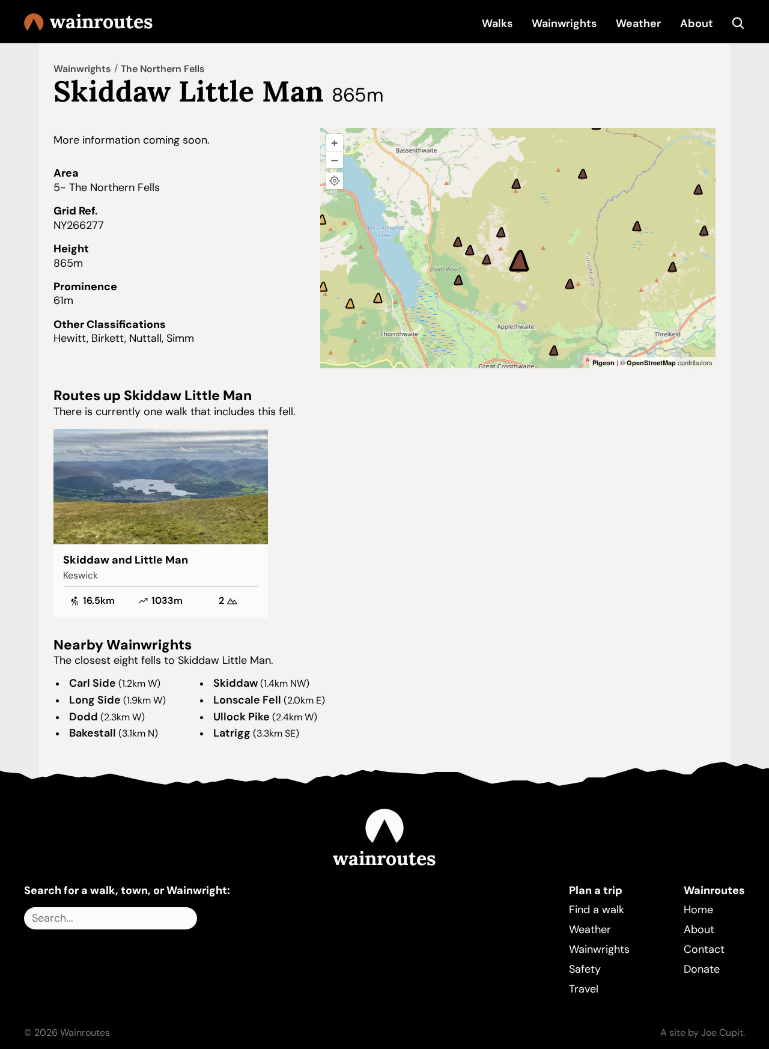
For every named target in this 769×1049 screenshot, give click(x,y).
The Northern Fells (162, 68)
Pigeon (603, 362)
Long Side (95, 700)
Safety (585, 969)
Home (698, 909)
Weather (638, 23)
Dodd (83, 717)
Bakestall (92, 733)
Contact (704, 949)
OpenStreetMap (651, 362)
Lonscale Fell (247, 700)
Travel (583, 989)
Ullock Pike (241, 717)
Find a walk (596, 909)
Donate (702, 969)
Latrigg (232, 733)
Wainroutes (101, 22)
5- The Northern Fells (106, 187)
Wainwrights (564, 23)
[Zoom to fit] (334, 180)
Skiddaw (235, 683)
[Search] (738, 23)
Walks (497, 23)
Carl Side (92, 683)
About (696, 23)
